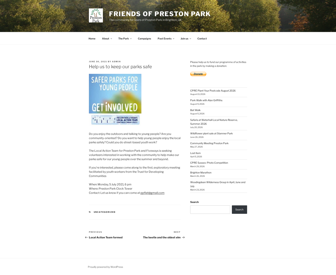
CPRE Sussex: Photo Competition (209, 162)
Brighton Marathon (200, 172)
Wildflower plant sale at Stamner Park (211, 133)
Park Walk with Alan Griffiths (206, 100)
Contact (202, 38)
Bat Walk (195, 110)
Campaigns (144, 38)
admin (116, 61)
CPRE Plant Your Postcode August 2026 (213, 90)
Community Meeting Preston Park (209, 143)
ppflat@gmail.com (152, 192)
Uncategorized (105, 212)
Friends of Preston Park (160, 14)
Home (92, 38)
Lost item (195, 153)
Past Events (165, 38)
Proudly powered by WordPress (105, 266)
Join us (184, 38)
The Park (123, 38)
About (105, 38)
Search (194, 201)
